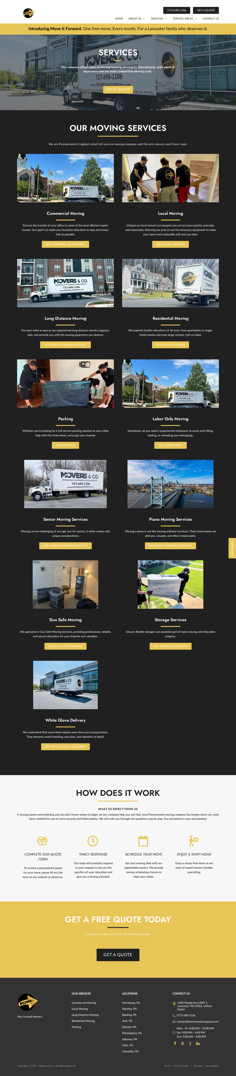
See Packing (65, 445)
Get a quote (118, 89)
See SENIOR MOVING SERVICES (65, 545)
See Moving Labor (170, 344)
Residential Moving (83, 1021)
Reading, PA (129, 1015)
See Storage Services (170, 646)
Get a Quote (206, 10)
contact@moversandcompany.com (197, 1021)
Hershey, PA (129, 1009)
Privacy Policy (182, 1066)
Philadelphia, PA (132, 1033)
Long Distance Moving (85, 1015)
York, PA (127, 1021)
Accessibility (212, 1066)
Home (119, 19)
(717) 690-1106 (176, 10)
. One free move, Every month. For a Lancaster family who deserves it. (118, 29)
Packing (76, 1027)
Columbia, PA (130, 1051)
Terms (167, 1066)
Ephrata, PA (129, 1027)
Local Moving (80, 1009)
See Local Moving (170, 244)
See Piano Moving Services (170, 545)
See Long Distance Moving (65, 344)
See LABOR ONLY (170, 445)
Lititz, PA (127, 1045)
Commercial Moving (84, 1002)
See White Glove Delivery (65, 746)
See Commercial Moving (65, 244)
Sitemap (198, 1066)
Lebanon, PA (129, 1039)
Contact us (211, 19)
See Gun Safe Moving (65, 646)
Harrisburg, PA (131, 1002)
